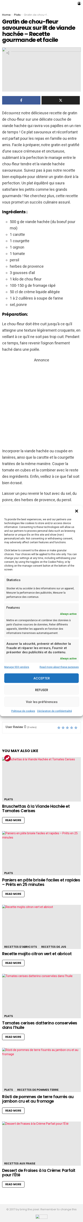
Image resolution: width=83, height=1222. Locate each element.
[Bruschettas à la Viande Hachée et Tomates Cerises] (41, 779)
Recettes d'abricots (20, 947)
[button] (76, 511)
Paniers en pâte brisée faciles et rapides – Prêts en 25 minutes (41, 882)
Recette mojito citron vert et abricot (37, 954)
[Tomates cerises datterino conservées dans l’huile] (41, 996)
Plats (8, 799)
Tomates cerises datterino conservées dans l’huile (39, 1025)
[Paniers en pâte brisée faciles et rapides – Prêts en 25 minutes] (41, 853)
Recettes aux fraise (19, 1163)
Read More (13, 820)
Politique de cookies (23, 711)
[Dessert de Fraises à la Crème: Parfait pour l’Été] (41, 1144)
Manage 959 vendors (16, 667)
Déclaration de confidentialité (54, 711)
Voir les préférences (41, 702)
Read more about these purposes (59, 667)
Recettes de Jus (53, 947)
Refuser (41, 689)
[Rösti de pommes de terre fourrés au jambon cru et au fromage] (41, 1070)
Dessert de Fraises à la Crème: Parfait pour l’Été (38, 1173)
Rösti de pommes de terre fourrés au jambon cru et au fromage (37, 1099)
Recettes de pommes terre (38, 1090)
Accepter (41, 678)
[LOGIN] (79, 3)
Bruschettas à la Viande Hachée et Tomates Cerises (36, 808)
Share (7, 53)
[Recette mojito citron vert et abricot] (41, 927)
